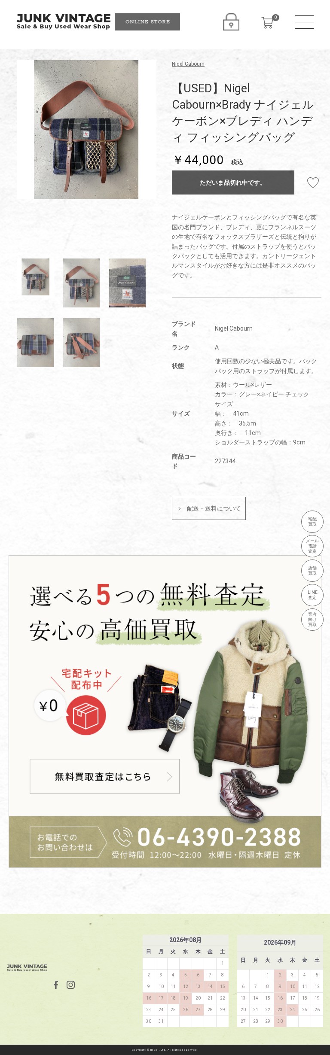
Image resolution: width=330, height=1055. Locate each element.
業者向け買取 (312, 619)
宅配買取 (312, 521)
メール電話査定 (312, 545)
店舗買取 (312, 570)
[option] (86, 129)
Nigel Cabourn (188, 64)
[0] (267, 23)
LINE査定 (313, 595)
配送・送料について (214, 508)
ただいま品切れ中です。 (233, 182)
